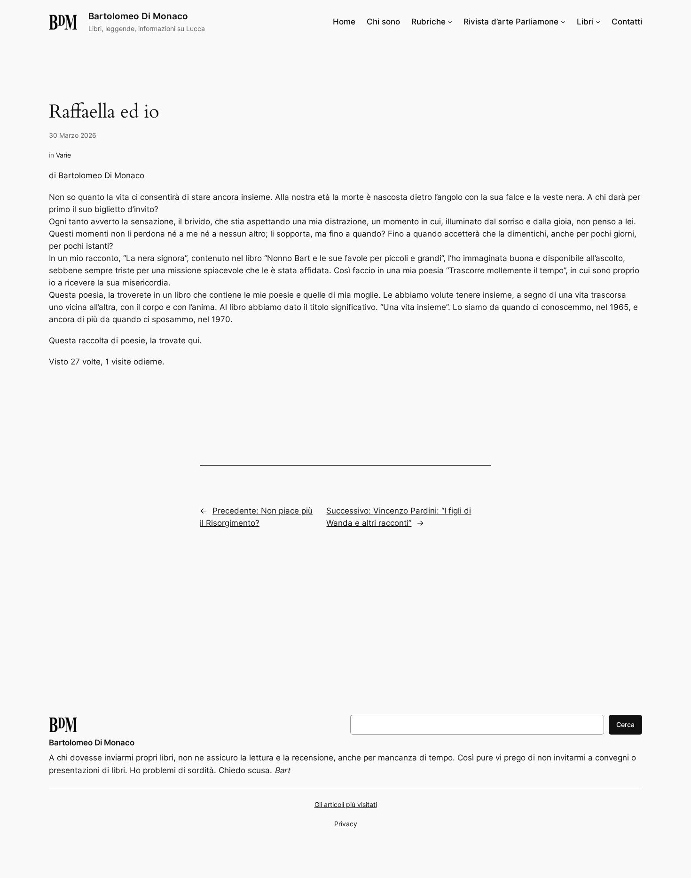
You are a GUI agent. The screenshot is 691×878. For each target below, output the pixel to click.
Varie (63, 155)
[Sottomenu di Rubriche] (450, 21)
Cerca (625, 724)
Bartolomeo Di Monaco (138, 16)
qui (193, 340)
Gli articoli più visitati (345, 804)
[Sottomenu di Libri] (598, 21)
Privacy (345, 824)
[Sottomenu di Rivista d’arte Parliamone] (563, 21)
